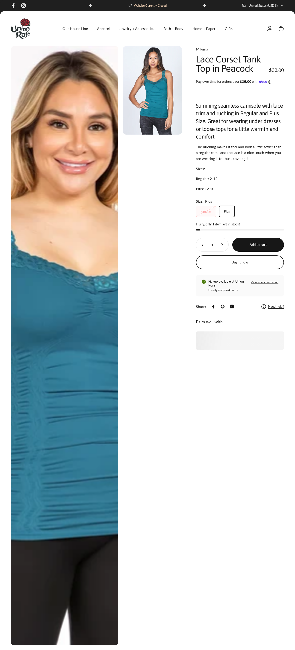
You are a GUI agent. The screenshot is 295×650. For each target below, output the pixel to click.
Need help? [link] (276, 306)
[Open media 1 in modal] (64, 345)
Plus (227, 211)
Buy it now (240, 262)
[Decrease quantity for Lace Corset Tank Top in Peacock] (201, 244)
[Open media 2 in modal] (152, 90)
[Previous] (91, 5)
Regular (206, 211)
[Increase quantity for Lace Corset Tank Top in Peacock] (223, 244)
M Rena (202, 49)
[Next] (204, 5)
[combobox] (263, 5)
